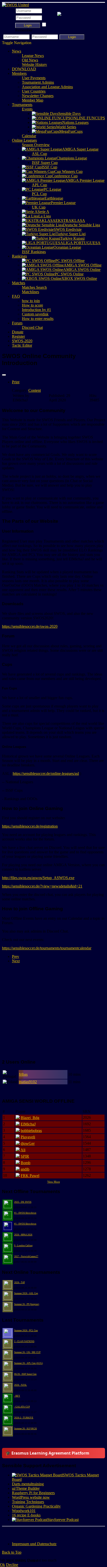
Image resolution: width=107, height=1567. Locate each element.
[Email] (35, 1533)
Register (18, 336)
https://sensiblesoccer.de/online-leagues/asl (46, 773)
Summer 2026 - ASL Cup (26, 1293)
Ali (22, 1150)
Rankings (19, 256)
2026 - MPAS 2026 (23, 1234)
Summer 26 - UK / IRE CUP (27, 1352)
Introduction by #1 (36, 310)
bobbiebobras (31, 1130)
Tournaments (22, 105)
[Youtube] (25, 1533)
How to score (32, 305)
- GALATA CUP (22, 1407)
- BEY (17, 1396)
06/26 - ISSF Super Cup (25, 1374)
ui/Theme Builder (26, 1488)
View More (53, 1181)
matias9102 (28, 1082)
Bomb (25, 1163)
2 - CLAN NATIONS (24, 1341)
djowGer (28, 1143)
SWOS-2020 (22, 341)
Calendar (29, 136)
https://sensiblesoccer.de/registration (30, 826)
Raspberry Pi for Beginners (33, 1493)
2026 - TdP (19, 1282)
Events (27, 109)
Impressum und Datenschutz (34, 1544)
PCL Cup (39, 194)
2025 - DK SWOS (22, 1202)
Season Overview (36, 145)
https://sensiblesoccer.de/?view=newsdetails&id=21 (42, 886)
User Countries (34, 91)
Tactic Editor (22, 345)
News (16, 51)
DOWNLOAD (24, 69)
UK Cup (39, 207)
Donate (17, 332)
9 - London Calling (23, 1245)
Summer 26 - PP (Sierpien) (26, 1304)
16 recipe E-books (26, 1515)
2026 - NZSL (20, 1385)
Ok (2, 1565)
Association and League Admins (47, 87)
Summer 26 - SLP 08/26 (25, 1428)
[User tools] (4, 375)
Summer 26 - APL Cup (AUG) (28, 1363)
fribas (23, 1074)
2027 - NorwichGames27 (26, 1256)
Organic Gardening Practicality (36, 1506)
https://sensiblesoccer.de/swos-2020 (29, 626)
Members (19, 73)
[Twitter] (16, 1533)
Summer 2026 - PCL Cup (26, 1330)
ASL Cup (39, 154)
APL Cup (39, 185)
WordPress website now (31, 1497)
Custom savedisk (35, 314)
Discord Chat (32, 327)
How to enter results (38, 318)
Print (15, 382)
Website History (34, 64)
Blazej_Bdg (30, 1118)
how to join (31, 301)
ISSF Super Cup (45, 162)
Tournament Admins (38, 82)
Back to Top (11, 1552)
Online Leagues (24, 140)
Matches (18, 283)
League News (33, 55)
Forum (17, 323)
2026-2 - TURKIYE (23, 1417)
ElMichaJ (28, 1124)
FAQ (16, 296)
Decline (12, 1565)
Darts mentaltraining (28, 1484)
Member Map (32, 100)
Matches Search (34, 287)
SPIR (25, 1156)
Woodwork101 (24, 1511)
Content (34, 390)
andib (25, 1169)
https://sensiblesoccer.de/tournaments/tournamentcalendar (46, 948)
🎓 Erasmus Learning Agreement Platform (47, 1453)
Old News (30, 60)
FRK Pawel (30, 1176)
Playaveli (28, 1137)
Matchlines (30, 292)
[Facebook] (6, 1533)
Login (28, 25)
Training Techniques (28, 1502)
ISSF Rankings (34, 252)
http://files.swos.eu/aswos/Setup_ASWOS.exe (38, 878)
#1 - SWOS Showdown (25, 1213)
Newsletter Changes (38, 96)
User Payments (34, 78)
